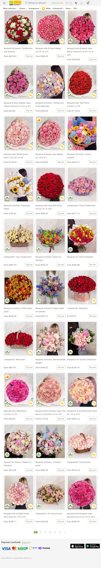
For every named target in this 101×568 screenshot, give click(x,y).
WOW (48, 8)
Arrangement (34, 8)
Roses (68, 8)
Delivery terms (57, 3)
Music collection (9, 8)
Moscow (42, 3)
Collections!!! (57, 8)
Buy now (29, 56)
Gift (75, 8)
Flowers (22, 8)
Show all (25, 542)
